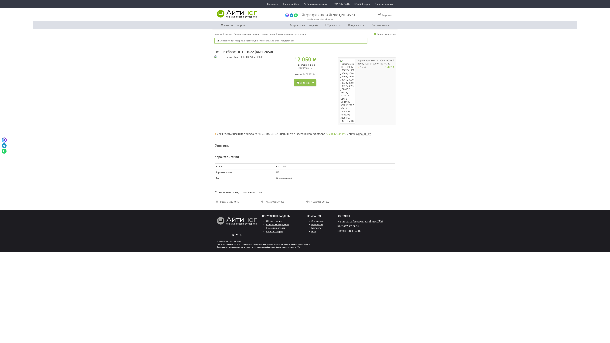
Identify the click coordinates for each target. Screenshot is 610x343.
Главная (218, 34)
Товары (228, 34)
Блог (313, 231)
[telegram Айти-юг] (291, 15)
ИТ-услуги (331, 25)
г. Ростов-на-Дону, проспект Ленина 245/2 (361, 221)
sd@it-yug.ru (363, 4)
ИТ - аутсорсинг (274, 221)
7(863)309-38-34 (316, 15)
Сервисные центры (316, 4)
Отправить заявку (384, 4)
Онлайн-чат (311, 19)
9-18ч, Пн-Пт (343, 4)
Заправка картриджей (303, 25)
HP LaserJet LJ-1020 (274, 202)
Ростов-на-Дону (291, 4)
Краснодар (272, 4)
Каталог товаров (234, 25)
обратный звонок (326, 19)
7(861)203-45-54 (343, 15)
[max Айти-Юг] (233, 234)
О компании (379, 25)
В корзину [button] (306, 82)
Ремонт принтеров (275, 228)
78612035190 (337, 133)
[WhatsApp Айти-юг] (296, 15)
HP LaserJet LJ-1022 (319, 202)
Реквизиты (317, 224)
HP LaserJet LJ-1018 (229, 202)
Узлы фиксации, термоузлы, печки (288, 34)
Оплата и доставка (386, 34)
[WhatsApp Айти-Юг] (241, 234)
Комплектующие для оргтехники (251, 34)
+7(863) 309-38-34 (349, 226)
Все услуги (355, 25)
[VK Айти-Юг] (237, 234)
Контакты (316, 228)
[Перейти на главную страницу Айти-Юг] (237, 14)
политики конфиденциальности (297, 244)
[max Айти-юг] (287, 15)
